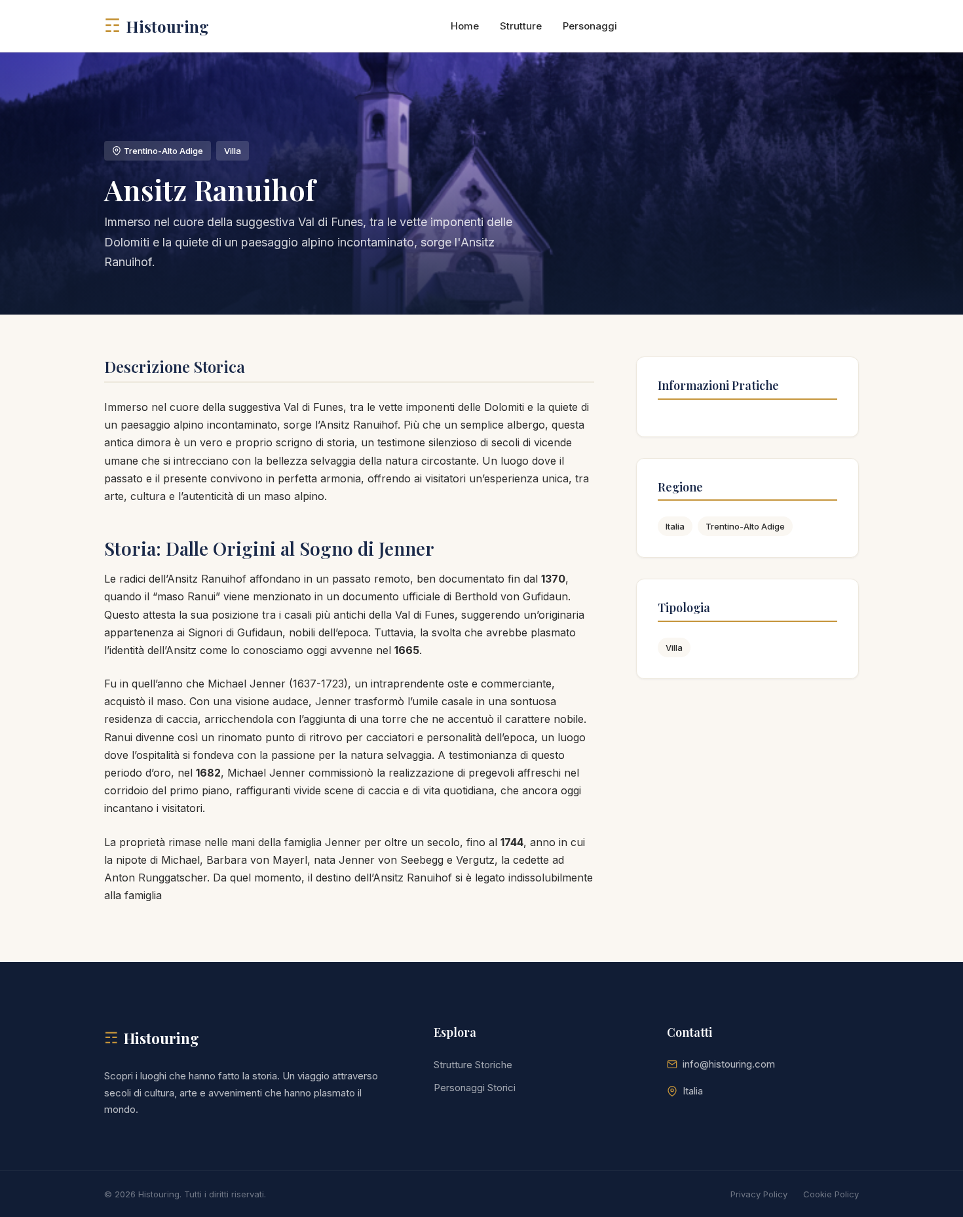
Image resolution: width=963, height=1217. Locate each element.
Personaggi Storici (475, 1087)
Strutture (521, 26)
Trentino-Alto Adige (745, 526)
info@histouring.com (729, 1064)
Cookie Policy (831, 1194)
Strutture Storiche (473, 1064)
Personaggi (590, 26)
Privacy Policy (758, 1194)
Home (465, 26)
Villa (674, 647)
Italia (675, 526)
